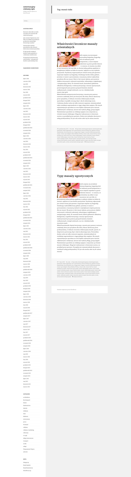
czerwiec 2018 (27, 297)
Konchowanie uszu (69, 132)
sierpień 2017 (26, 316)
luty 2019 (25, 280)
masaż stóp (70, 137)
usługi (24, 446)
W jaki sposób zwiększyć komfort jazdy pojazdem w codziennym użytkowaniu (30, 53)
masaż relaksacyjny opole (87, 270)
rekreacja (25, 432)
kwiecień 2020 (27, 261)
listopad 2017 (26, 310)
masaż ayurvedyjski (66, 133)
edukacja (25, 411)
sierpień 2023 (26, 163)
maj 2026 (25, 84)
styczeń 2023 (26, 179)
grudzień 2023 (27, 155)
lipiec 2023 (26, 166)
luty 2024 (25, 149)
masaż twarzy (87, 137)
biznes (25, 402)
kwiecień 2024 (27, 144)
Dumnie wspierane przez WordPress (66, 289)
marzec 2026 (26, 89)
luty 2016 (25, 359)
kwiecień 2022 (27, 201)
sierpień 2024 (26, 133)
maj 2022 (25, 198)
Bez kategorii (26, 400)
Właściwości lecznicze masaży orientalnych (77, 45)
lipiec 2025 (26, 106)
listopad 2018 (26, 288)
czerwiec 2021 (27, 228)
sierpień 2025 (26, 103)
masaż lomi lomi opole (72, 268)
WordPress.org (27, 470)
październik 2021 (27, 217)
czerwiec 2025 (27, 108)
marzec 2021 (26, 237)
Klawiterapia (60, 132)
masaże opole (72, 138)
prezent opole (71, 140)
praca (24, 422)
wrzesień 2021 (27, 220)
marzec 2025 (26, 117)
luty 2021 (25, 239)
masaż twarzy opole (78, 272)
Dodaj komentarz (90, 142)
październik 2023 (27, 157)
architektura (26, 397)
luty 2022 (25, 207)
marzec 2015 (26, 387)
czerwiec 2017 (27, 321)
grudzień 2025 (27, 97)
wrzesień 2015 (27, 373)
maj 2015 (25, 381)
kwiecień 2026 (27, 87)
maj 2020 (25, 258)
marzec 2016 (26, 357)
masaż (58, 133)
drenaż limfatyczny (86, 130)
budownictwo (26, 405)
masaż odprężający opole (85, 268)
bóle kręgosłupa (67, 130)
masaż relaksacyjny (62, 137)
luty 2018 (25, 305)
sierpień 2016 (26, 346)
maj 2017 (25, 324)
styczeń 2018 (26, 307)
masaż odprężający (77, 135)
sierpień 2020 (26, 253)
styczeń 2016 (26, 362)
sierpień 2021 (26, 223)
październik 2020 (27, 247)
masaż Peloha (95, 135)
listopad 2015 (26, 367)
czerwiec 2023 (27, 168)
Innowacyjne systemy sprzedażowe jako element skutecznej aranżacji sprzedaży (31, 47)
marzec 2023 (26, 177)
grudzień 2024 (27, 122)
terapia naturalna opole (90, 140)
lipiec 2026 (26, 78)
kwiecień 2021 (27, 234)
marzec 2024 (26, 147)
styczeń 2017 (26, 335)
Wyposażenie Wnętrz (28, 449)
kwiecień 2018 (27, 299)
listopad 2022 (26, 182)
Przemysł (25, 424)
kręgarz (83, 132)
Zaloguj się (26, 462)
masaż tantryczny (78, 137)
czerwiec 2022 (27, 196)
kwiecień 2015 (27, 384)
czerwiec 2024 (27, 138)
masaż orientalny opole (63, 270)
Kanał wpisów (27, 465)
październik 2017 (27, 313)
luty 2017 (25, 332)
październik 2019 (27, 269)
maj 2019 (25, 277)
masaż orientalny (87, 135)
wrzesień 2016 (27, 343)
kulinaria (25, 416)
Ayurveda (78, 129)
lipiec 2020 (26, 256)
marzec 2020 (26, 264)
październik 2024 (27, 127)
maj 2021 (25, 231)
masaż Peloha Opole (75, 270)
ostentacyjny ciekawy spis (29, 7)
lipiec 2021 (26, 226)
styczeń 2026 (26, 95)
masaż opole (95, 268)
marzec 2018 (26, 302)
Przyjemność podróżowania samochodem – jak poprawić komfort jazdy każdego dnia (30, 59)
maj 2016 (25, 354)
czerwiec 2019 (27, 275)
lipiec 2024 (26, 136)
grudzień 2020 (27, 245)
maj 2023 (25, 171)
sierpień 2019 (26, 272)
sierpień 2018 (26, 291)
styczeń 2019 (26, 283)
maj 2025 (25, 111)
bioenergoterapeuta (87, 129)
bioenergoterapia (97, 129)
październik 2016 (27, 340)
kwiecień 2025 (27, 114)
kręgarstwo (77, 132)
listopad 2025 (26, 100)
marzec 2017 (26, 329)
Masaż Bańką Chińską (77, 133)
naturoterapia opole (91, 138)
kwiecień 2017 (27, 327)
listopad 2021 (26, 215)
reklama (25, 427)
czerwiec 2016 (27, 351)
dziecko (25, 408)
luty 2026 (25, 92)
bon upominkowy (76, 130)
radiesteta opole (79, 140)
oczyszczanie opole (62, 140)
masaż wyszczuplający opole (91, 272)
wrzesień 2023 (27, 160)
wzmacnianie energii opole (76, 142)
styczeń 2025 (26, 119)
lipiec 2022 (26, 193)
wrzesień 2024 (27, 130)
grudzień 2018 (27, 286)
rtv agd (25, 435)
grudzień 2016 (27, 337)
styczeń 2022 (26, 209)
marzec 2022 (26, 204)
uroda (24, 443)
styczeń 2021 (26, 242)
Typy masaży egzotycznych (75, 176)
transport (25, 441)
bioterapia (59, 130)
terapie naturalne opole (88, 275)
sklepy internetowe (28, 438)
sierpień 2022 (26, 190)
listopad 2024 (26, 125)
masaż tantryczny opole (67, 272)
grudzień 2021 (27, 212)
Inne (24, 413)
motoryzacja (26, 419)
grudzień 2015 (27, 365)
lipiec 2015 (26, 378)
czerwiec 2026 (27, 81)
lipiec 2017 (26, 318)
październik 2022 (27, 185)
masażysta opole (80, 138)
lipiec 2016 (26, 348)
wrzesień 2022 (27, 187)
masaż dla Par (93, 133)
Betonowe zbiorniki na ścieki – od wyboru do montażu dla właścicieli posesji (31, 33)
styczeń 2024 (26, 152)
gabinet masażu (96, 130)
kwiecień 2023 (27, 174)
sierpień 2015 (26, 376)
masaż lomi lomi (67, 135)
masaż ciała (86, 133)
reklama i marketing (28, 430)
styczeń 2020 (26, 267)
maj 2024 (25, 141)
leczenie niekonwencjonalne (92, 132)
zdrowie (25, 452)
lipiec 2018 (26, 294)
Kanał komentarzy (28, 468)
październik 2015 (27, 370)
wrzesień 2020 (27, 250)
